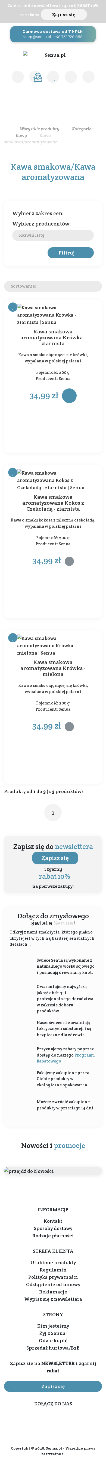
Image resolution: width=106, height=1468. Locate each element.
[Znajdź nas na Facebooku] (47, 1420)
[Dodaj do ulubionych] (12, 307)
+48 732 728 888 (68, 36)
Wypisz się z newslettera (53, 1299)
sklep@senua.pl (37, 36)
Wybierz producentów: (41, 223)
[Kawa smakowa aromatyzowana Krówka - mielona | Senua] (53, 645)
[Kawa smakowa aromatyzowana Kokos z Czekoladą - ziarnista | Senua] (53, 480)
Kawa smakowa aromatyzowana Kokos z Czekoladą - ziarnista (53, 503)
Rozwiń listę (31, 235)
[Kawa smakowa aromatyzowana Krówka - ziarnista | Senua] (53, 315)
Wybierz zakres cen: (38, 213)
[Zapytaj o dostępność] (69, 561)
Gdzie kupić (53, 1340)
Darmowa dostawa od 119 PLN (53, 31)
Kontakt (53, 1221)
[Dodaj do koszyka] (69, 395)
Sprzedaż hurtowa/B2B (53, 1348)
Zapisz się (63, 14)
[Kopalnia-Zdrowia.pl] (53, 55)
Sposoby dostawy (53, 1228)
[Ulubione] (53, 77)
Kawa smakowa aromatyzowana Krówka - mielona (53, 668)
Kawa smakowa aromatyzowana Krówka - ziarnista (53, 337)
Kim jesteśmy (53, 1326)
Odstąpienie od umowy (53, 1284)
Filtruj (67, 253)
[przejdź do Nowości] (53, 1171)
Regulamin (53, 1270)
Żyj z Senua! (53, 1333)
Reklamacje (53, 1292)
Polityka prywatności (53, 1277)
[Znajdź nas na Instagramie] (62, 1420)
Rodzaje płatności (53, 1235)
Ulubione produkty (53, 1262)
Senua (64, 378)
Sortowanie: (23, 286)
